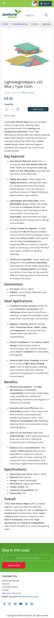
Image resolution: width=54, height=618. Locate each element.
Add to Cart (38, 109)
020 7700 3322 (13, 593)
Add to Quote (9, 115)
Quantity (8, 104)
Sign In (44, 3)
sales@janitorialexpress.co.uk (23, 596)
